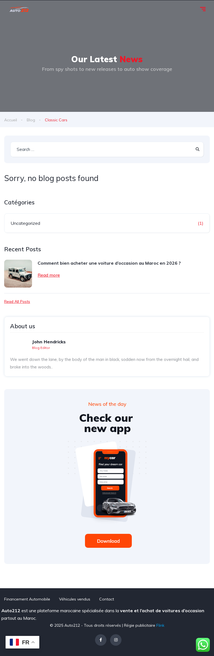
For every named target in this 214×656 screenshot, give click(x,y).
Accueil (10, 119)
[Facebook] (100, 640)
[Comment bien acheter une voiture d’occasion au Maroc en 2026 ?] (18, 274)
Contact (106, 599)
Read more (49, 275)
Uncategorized (25, 223)
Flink (160, 625)
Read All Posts (17, 301)
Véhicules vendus (74, 599)
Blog (31, 119)
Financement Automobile (27, 599)
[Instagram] (115, 640)
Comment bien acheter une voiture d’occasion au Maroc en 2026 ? (109, 263)
